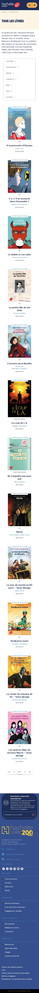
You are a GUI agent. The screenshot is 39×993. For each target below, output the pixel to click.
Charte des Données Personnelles (15, 973)
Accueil (4, 12)
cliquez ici (23, 809)
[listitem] (3, 869)
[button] (11, 61)
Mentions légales (8, 976)
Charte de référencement (12, 967)
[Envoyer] (33, 814)
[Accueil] (11, 5)
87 (19, 772)
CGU (3, 970)
